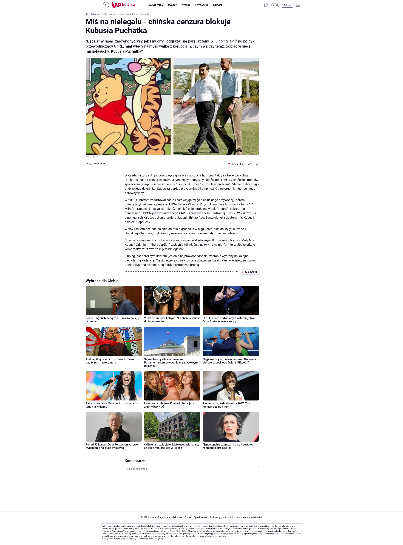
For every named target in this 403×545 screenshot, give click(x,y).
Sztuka (186, 5)
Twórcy (172, 5)
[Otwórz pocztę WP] (266, 5)
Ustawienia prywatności (248, 517)
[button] (275, 5)
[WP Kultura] (130, 5)
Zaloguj (287, 5)
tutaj (161, 539)
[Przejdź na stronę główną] (106, 7)
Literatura (201, 5)
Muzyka (217, 5)
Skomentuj (237, 164)
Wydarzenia (156, 5)
